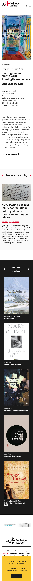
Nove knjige (14, 68)
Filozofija (25, 556)
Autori (21, 553)
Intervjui (13, 553)
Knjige (5, 553)
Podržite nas (8, 551)
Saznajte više (23, 570)
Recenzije (18, 551)
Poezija (21, 68)
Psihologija (8, 556)
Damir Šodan (6, 64)
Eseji (28, 553)
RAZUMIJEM (16, 576)
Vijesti (27, 551)
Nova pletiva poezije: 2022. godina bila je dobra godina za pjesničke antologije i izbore (15, 211)
